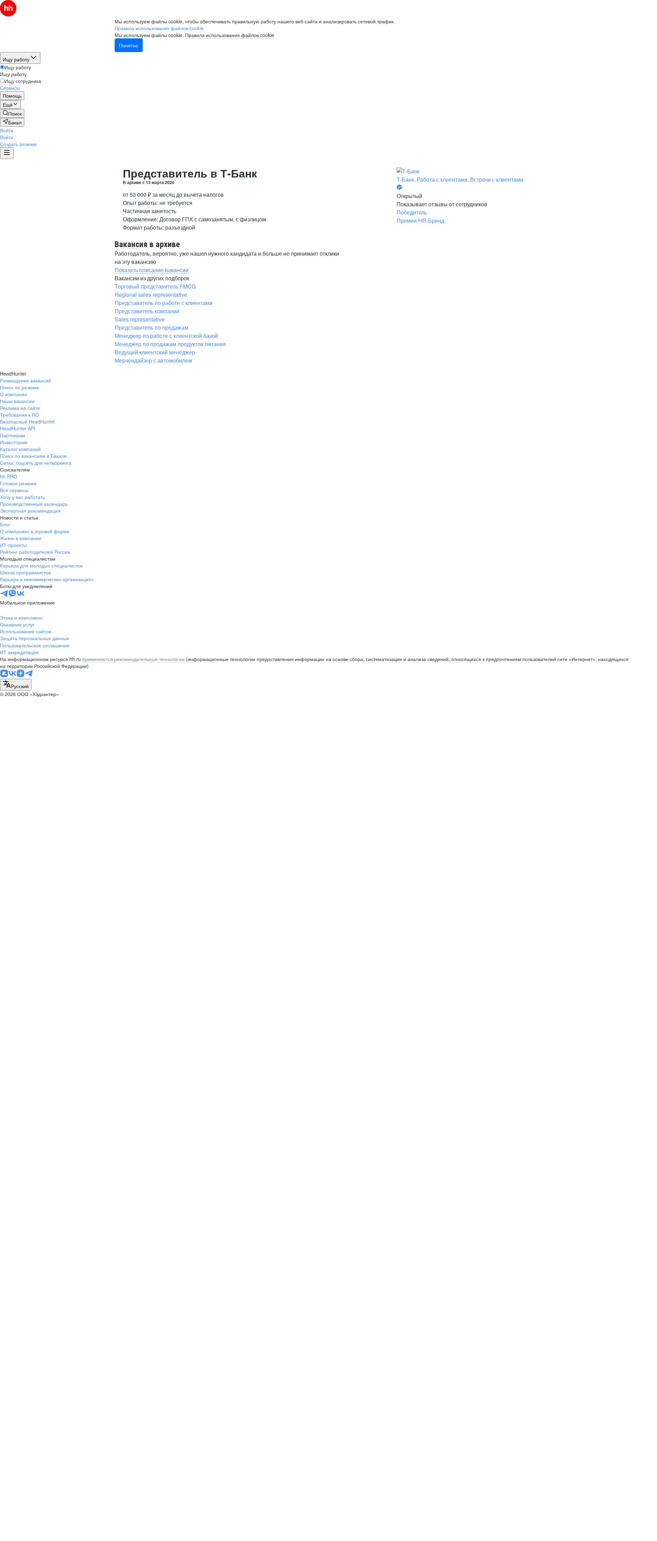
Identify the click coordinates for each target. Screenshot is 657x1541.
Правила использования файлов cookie (229, 35)
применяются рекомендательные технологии (133, 659)
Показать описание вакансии (152, 270)
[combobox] (15, 684)
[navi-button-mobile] (7, 153)
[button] (6, 130)
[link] (12, 113)
